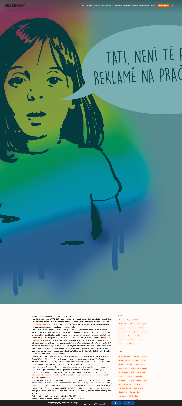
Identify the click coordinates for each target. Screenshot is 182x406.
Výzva (120, 344)
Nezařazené (122, 332)
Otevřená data (133, 396)
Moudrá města (138, 389)
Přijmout (116, 403)
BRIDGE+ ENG (122, 324)
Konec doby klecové (124, 385)
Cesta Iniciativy (140, 365)
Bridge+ (135, 361)
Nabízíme (142, 328)
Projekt (130, 336)
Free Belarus (139, 377)
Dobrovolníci (141, 373)
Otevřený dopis (133, 332)
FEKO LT (55, 391)
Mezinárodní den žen (124, 389)
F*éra (120, 377)
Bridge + (143, 361)
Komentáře (132, 328)
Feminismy (128, 377)
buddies (120, 365)
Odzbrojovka (122, 396)
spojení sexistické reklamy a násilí (45, 375)
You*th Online (130, 344)
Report (120, 340)
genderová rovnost (135, 381)
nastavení (102, 404)
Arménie (136, 357)
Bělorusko (130, 365)
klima (145, 381)
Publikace (138, 336)
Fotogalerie (122, 328)
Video (140, 340)
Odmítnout (128, 403)
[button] (178, 6)
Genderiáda (121, 381)
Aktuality (121, 320)
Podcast (144, 332)
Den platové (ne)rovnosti (139, 369)
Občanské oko (122, 392)
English (144, 324)
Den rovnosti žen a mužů (126, 373)
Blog (128, 320)
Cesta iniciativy (123, 369)
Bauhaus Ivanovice (124, 361)
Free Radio (90, 386)
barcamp (144, 357)
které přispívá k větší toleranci (92, 375)
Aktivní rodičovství (124, 357)
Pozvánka (121, 336)
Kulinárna (137, 385)
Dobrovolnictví (134, 324)
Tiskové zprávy (91, 161)
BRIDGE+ (136, 320)
